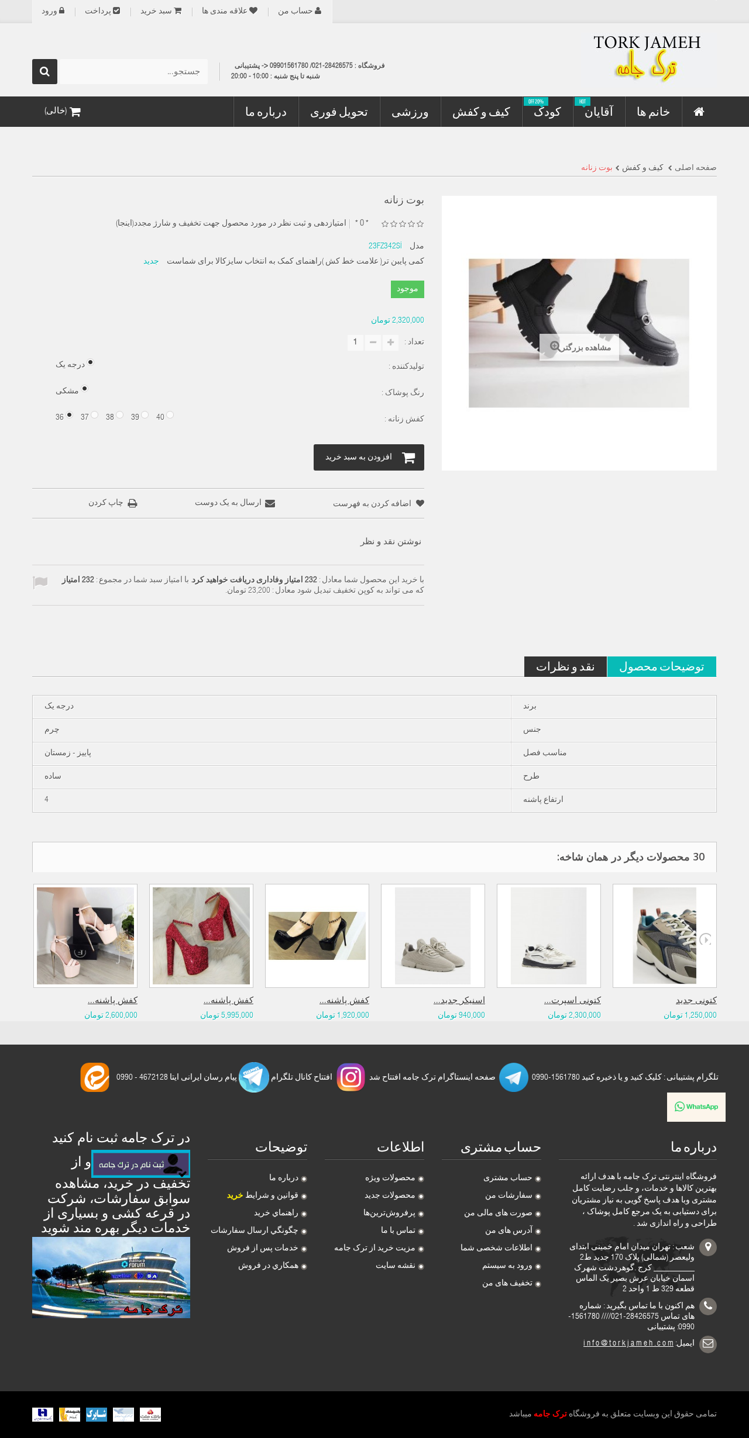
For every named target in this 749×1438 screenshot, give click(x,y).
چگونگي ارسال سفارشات (254, 1231)
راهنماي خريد (276, 1213)
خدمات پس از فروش (262, 1249)
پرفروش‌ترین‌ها (389, 1213)
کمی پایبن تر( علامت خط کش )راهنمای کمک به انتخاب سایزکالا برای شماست (295, 262)
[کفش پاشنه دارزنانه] (85, 936)
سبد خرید (156, 12)
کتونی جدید (696, 1001)
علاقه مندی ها (225, 12)
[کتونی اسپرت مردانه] (549, 936)
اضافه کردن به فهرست (373, 504)
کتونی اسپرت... (572, 1001)
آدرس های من (508, 1231)
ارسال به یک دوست (228, 503)
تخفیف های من (507, 1284)
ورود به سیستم (507, 1266)
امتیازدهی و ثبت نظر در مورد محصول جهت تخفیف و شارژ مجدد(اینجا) (231, 224)
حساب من (295, 12)
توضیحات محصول (662, 666)
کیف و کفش (643, 168)
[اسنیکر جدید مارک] (433, 936)
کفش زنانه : (403, 420)
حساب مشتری (507, 1178)
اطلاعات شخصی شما (496, 1249)
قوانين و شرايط (262, 1196)
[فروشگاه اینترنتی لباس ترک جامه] (608, 60)
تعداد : (414, 342)
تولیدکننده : (405, 367)
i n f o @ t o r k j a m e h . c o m (628, 1344)
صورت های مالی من (498, 1213)
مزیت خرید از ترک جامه (374, 1249)
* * (362, 223)
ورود (49, 12)
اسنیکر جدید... (459, 1001)
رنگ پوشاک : (402, 393)
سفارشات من (508, 1196)
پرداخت (98, 12)
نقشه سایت (395, 1266)
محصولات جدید (390, 1196)
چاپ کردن (105, 503)
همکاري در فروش (268, 1266)
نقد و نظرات (565, 666)
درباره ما (283, 1178)
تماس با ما (398, 1231)
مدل (417, 247)
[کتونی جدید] (665, 936)
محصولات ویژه (390, 1178)
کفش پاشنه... (113, 1001)
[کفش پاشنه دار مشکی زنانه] (317, 936)
